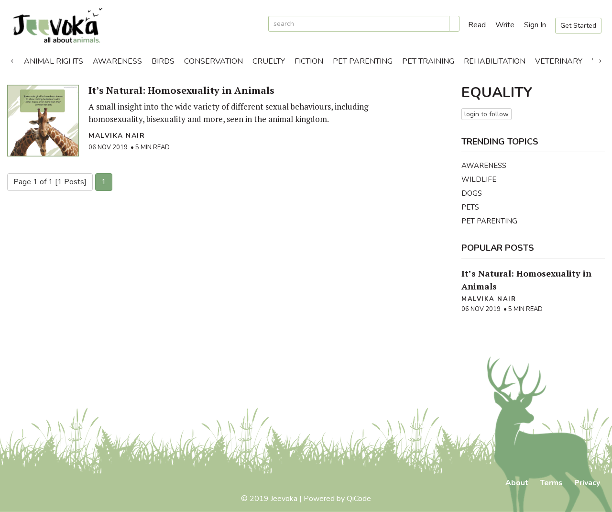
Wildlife (478, 179)
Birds (163, 61)
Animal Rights (53, 61)
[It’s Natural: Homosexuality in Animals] (43, 120)
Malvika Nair (116, 135)
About (516, 483)
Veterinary (558, 61)
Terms (551, 483)
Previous (12, 59)
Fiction (309, 61)
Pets (470, 207)
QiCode (359, 498)
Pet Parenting (363, 61)
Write (504, 25)
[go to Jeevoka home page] (134, 25)
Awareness (117, 61)
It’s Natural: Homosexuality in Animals (181, 90)
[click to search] (454, 24)
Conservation (213, 61)
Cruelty (268, 61)
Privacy (587, 483)
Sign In (535, 25)
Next (600, 59)
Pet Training (428, 61)
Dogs (471, 193)
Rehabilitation (494, 61)
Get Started (578, 25)
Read (477, 25)
